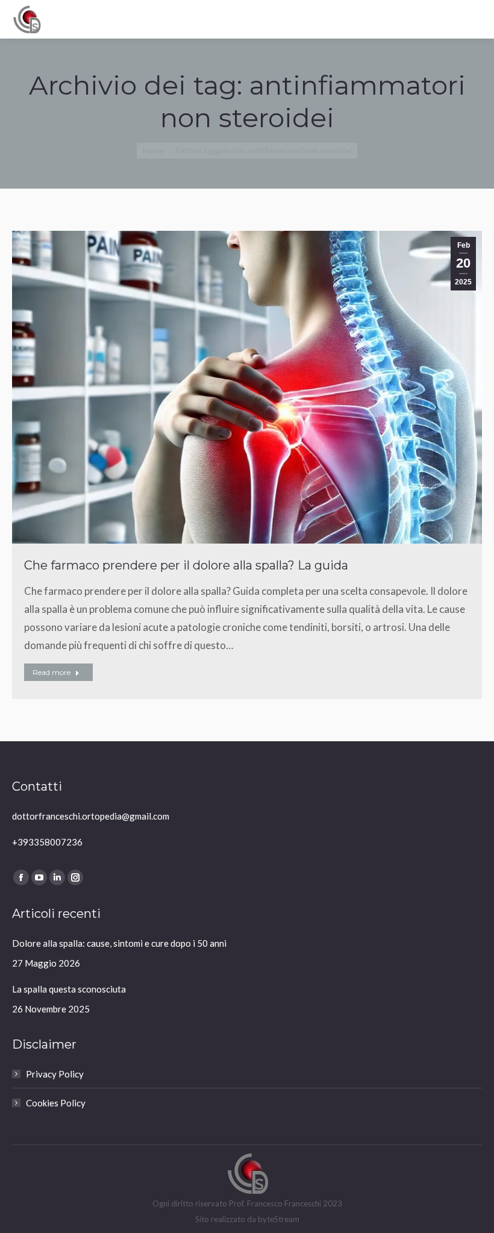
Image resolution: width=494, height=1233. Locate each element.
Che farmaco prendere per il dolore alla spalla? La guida (186, 565)
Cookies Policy (56, 1102)
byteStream (278, 1219)
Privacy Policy (55, 1073)
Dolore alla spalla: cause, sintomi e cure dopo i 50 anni (119, 943)
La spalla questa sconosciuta (69, 989)
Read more (51, 672)
